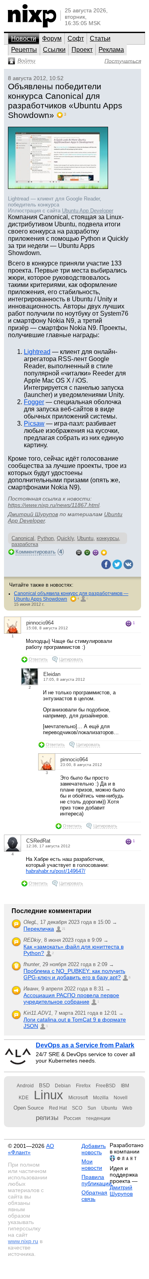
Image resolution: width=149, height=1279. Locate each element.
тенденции (98, 1118)
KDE (24, 1097)
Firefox (83, 1085)
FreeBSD (106, 1085)
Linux (48, 1095)
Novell (121, 1097)
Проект (82, 49)
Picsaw (34, 423)
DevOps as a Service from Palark (85, 1045)
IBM (125, 1085)
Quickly (65, 538)
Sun (91, 1108)
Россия (72, 1118)
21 (63, 929)
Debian (63, 1085)
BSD (44, 1085)
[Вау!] (104, 552)
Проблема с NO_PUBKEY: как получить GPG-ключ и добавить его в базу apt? (74, 974)
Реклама (111, 49)
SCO (77, 1108)
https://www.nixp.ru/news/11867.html (53, 505)
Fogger (34, 402)
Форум (52, 38)
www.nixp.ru (23, 1241)
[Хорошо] (96, 552)
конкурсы (108, 538)
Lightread (37, 351)
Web (127, 1108)
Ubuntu (85, 538)
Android (25, 1085)
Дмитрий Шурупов (33, 514)
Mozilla (100, 1097)
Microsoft (78, 1097)
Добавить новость (93, 1149)
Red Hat (58, 1108)
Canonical (23, 538)
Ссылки (54, 49)
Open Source (29, 1108)
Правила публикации (96, 1180)
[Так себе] (87, 552)
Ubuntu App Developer (87, 211)
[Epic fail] (79, 552)
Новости (23, 38)
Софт (76, 38)
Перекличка (38, 928)
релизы (47, 1118)
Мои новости (91, 1164)
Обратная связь (94, 1195)
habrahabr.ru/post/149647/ (55, 871)
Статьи (100, 38)
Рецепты (24, 49)
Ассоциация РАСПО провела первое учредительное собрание (71, 998)
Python (45, 538)
